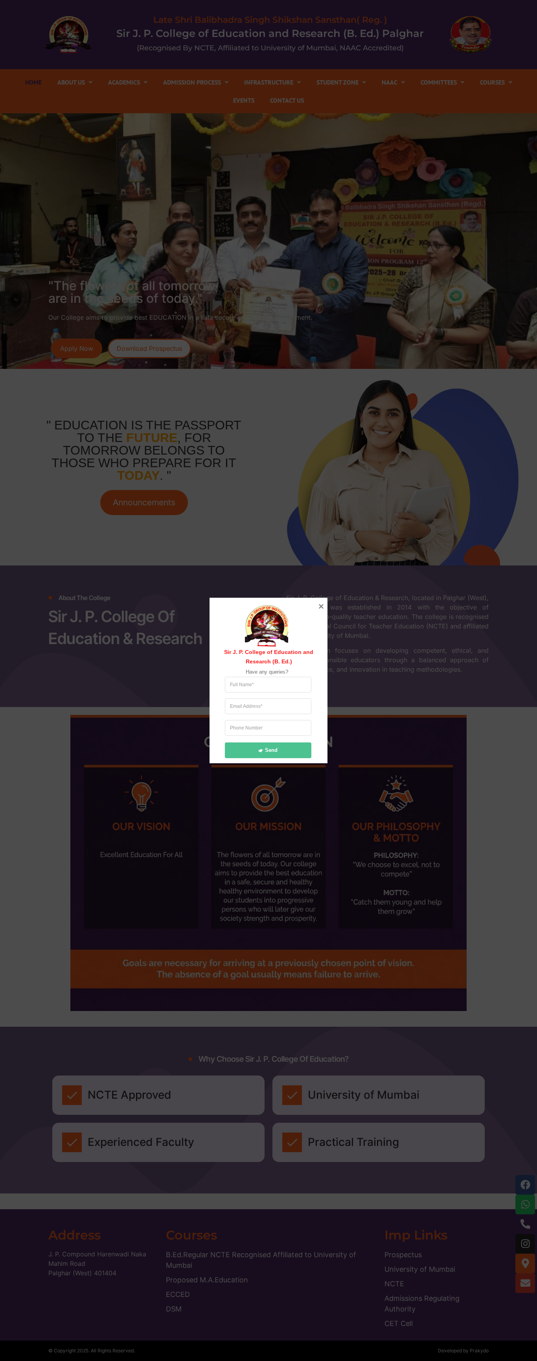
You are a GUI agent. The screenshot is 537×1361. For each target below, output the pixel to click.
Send (271, 750)
